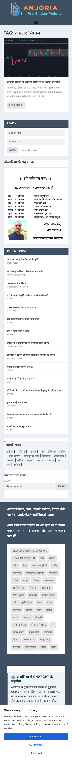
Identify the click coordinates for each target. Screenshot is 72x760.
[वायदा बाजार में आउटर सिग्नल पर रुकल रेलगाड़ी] (36, 57)
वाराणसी (16, 647)
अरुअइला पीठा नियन (16, 283)
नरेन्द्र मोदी (46, 588)
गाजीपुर (55, 565)
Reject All (36, 753)
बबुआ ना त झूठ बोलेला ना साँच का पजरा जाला (28, 343)
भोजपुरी (38, 617)
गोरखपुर (53, 573)
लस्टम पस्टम (29, 639)
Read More (16, 105)
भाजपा (26, 617)
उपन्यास (10, 460)
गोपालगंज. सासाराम (35, 573)
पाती (15, 602)
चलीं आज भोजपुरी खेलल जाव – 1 (22, 379)
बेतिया (49, 610)
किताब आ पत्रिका (58, 452)
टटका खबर (49, 580)
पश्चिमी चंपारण (48, 595)
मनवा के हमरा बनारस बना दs (20, 367)
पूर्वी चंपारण (26, 602)
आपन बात (59, 456)
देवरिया (33, 588)
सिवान (53, 647)
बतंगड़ (49, 602)
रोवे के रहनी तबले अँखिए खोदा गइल (23, 319)
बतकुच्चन (17, 610)
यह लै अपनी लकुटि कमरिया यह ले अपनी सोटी (28, 295)
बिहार (39, 610)
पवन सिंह (33, 595)
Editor (19, 88)
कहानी (9, 346)
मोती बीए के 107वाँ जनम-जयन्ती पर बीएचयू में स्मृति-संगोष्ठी (34, 390)
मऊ (52, 625)
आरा (42, 558)
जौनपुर (36, 580)
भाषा (14, 358)
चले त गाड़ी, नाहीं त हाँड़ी (18, 331)
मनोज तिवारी (18, 632)
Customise (36, 745)
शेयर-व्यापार (42, 88)
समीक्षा (17, 465)
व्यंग (8, 465)
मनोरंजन (10, 370)
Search (7, 481)
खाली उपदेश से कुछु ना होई (19, 426)
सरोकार (22, 275)
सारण (43, 647)
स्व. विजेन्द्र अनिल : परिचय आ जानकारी (25, 271)
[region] (36, 732)
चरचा (9, 358)
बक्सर (39, 602)
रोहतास (16, 639)
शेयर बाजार (30, 647)
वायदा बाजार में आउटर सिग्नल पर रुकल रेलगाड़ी (34, 82)
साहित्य (15, 263)
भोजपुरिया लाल (12, 275)
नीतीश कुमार (18, 595)
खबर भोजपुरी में (39, 565)
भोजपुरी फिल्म (19, 625)
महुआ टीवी (34, 632)
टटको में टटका (19, 588)
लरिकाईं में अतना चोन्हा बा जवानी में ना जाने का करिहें (31, 355)
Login (12, 150)
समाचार (10, 394)
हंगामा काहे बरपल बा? (17, 402)
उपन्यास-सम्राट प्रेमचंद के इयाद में (22, 307)
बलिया (29, 610)
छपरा (25, 580)
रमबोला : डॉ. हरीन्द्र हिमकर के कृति (22, 259)
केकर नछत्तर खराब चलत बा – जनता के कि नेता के (29, 414)
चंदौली (15, 580)
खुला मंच (41, 460)
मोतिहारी (48, 632)
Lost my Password (29, 150)
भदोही (15, 617)
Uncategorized (14, 287)
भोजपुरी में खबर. (38, 625)
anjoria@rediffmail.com (36, 515)
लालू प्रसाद (45, 639)
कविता (9, 263)
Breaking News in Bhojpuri (30, 551)
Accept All (36, 736)
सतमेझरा (25, 287)
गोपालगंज (17, 573)
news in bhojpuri (24, 558)
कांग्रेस (15, 565)
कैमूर (25, 565)
